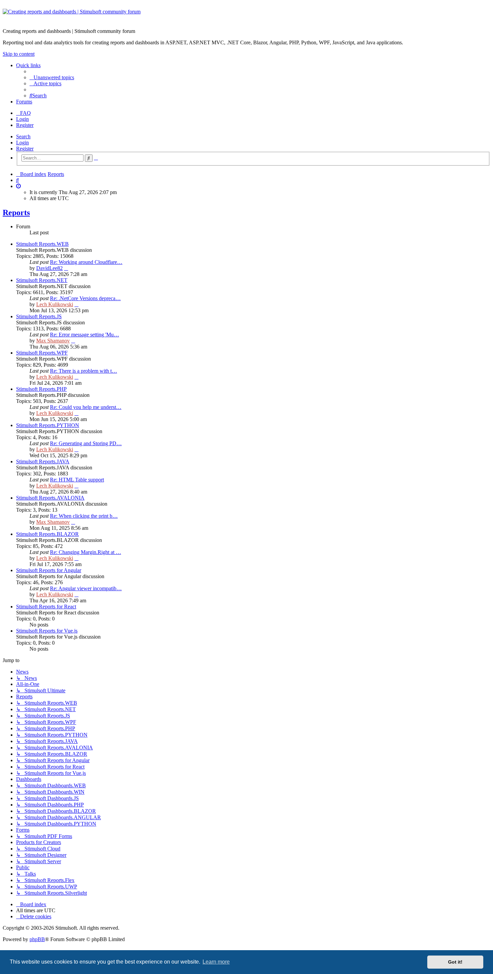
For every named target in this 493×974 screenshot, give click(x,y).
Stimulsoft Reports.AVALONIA (50, 498)
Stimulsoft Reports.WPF (42, 353)
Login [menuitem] (22, 119)
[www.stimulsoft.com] (246, 16)
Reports (16, 212)
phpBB (37, 939)
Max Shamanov (53, 340)
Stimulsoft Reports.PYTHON (47, 425)
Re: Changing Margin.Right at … (85, 552)
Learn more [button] (216, 962)
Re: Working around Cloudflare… (86, 262)
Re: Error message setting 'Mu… (84, 334)
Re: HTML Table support (77, 479)
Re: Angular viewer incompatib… (86, 588)
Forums (24, 101)
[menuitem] (52, 77)
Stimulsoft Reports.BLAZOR (47, 534)
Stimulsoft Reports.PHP (41, 389)
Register (25, 148)
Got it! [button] (455, 962)
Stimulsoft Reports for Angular (48, 570)
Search (23, 136)
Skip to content (19, 54)
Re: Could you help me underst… (85, 407)
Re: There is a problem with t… (83, 371)
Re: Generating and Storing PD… (86, 443)
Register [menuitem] (25, 125)
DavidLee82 (49, 268)
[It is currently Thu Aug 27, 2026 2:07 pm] (18, 186)
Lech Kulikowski (54, 304)
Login (22, 142)
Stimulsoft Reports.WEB (42, 244)
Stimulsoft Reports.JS (39, 316)
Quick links (28, 65)
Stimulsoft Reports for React (46, 606)
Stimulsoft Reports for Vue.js (46, 631)
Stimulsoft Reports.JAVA (42, 461)
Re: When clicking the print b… (84, 516)
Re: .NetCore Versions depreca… (85, 298)
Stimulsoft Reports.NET (41, 280)
